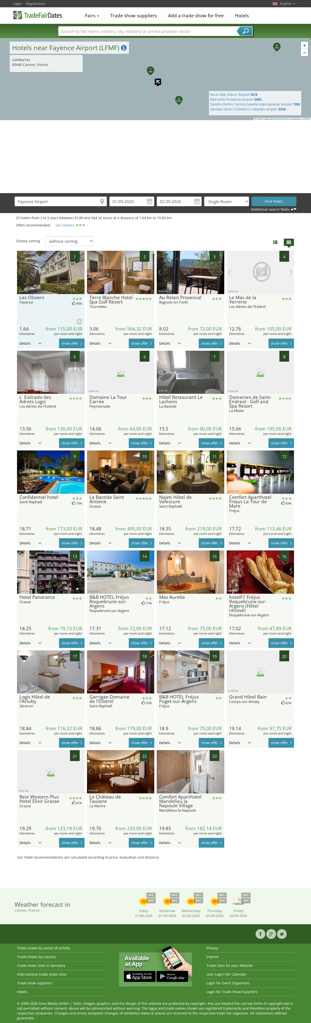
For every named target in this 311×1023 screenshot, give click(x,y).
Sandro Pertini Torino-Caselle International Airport (255, 104)
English (286, 3)
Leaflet (260, 119)
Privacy (212, 948)
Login (17, 3)
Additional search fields (270, 209)
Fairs (91, 15)
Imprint (213, 956)
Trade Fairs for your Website (230, 965)
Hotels (242, 15)
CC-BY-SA (306, 119)
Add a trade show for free (196, 15)
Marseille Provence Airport (236, 99)
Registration (35, 3)
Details (25, 343)
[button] (155, 79)
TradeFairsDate (37, 15)
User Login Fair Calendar (227, 974)
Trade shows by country (36, 956)
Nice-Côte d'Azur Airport (234, 94)
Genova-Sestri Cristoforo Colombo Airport (248, 109)
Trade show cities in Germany (41, 965)
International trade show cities (42, 974)
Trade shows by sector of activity (43, 948)
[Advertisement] (155, 157)
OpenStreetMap (282, 119)
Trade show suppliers (133, 15)
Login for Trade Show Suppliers (232, 991)
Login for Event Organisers (228, 983)
